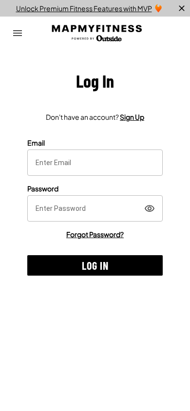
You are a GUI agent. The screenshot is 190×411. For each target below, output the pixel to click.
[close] (181, 8)
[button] (95, 265)
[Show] (149, 208)
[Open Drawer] (17, 33)
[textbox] (95, 162)
